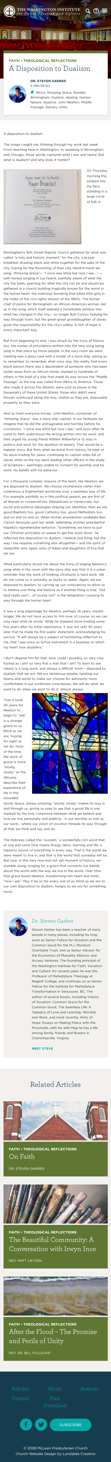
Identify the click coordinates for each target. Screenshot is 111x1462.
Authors (89, 1388)
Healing (72, 97)
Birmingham (40, 97)
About (55, 1388)
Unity (63, 107)
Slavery (51, 107)
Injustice (49, 102)
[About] (96, 11)
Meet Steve (42, 1048)
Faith (14, 61)
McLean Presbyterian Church (62, 1448)
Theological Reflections (50, 61)
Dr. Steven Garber (48, 81)
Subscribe (71, 1425)
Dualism (57, 97)
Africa (40, 92)
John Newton (68, 102)
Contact (20, 1398)
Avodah (79, 92)
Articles (20, 1388)
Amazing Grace (59, 92)
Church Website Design (36, 1454)
